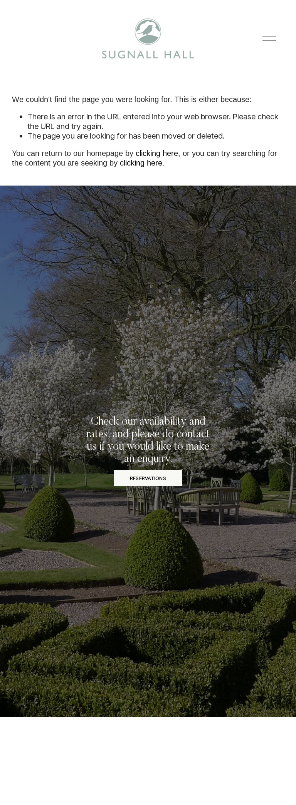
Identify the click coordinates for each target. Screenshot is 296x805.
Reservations (148, 478)
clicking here (157, 153)
